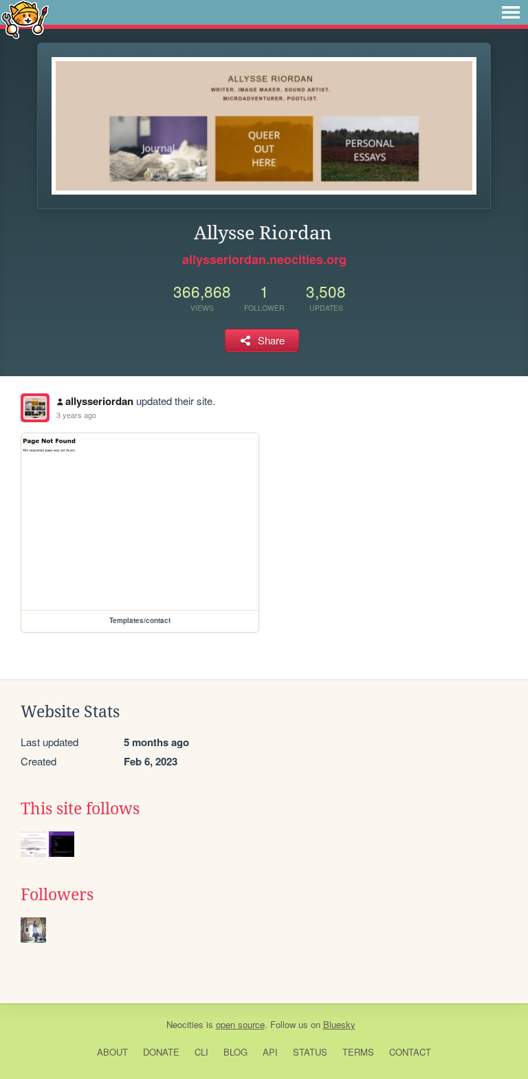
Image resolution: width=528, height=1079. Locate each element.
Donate (161, 1051)
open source (240, 1024)
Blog (235, 1051)
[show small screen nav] (511, 12)
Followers (57, 895)
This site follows (80, 809)
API (270, 1051)
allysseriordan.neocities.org (264, 259)
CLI (201, 1051)
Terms (358, 1051)
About (112, 1051)
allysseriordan (99, 400)
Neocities (185, 1024)
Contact (410, 1051)
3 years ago (76, 414)
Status (310, 1051)
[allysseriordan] (35, 407)
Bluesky (339, 1024)
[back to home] (25, 19)
